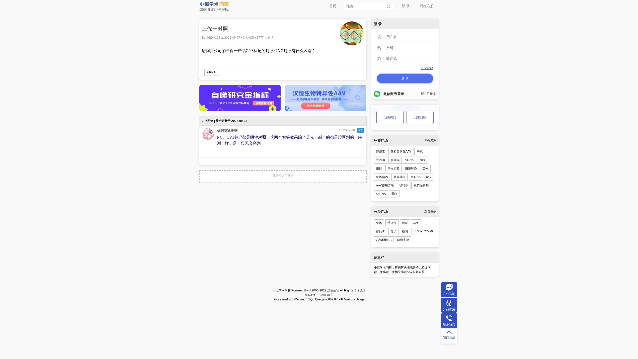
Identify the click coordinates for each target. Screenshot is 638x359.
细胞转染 (411, 168)
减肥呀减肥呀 (227, 131)
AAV (405, 223)
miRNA (416, 177)
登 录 (406, 6)
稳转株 (403, 185)
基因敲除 (399, 177)
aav (428, 177)
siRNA (211, 72)
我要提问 (390, 117)
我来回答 (420, 117)
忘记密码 (427, 68)
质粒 (422, 160)
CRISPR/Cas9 (423, 231)
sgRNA (381, 194)
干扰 (420, 151)
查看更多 (430, 140)
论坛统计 (360, 290)
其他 (416, 223)
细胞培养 (382, 177)
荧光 (425, 168)
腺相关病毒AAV (401, 151)
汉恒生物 (333, 290)
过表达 (380, 160)
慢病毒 (380, 151)
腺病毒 (395, 160)
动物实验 (393, 168)
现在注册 (427, 6)
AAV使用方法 (385, 185)
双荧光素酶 (421, 185)
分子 (394, 231)
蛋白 (394, 194)
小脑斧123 (213, 37)
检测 (405, 231)
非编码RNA (384, 240)
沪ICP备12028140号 (319, 295)
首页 (332, 6)
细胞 (379, 168)
